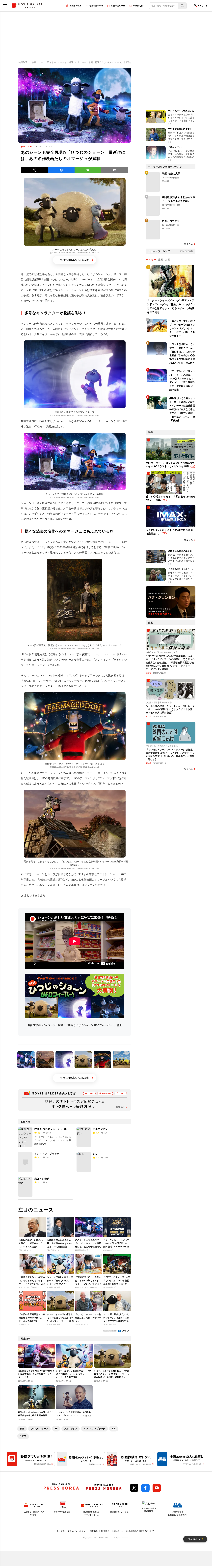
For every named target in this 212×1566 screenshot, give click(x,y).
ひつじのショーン (39, 1428)
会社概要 (61, 1531)
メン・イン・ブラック (108, 659)
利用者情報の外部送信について (140, 1531)
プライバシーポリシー (77, 1531)
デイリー (151, 259)
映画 (22, 1428)
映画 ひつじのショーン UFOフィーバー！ (68, 279)
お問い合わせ (118, 1531)
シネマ (23, 1436)
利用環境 (105, 1531)
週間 (160, 259)
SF (56, 1428)
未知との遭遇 (47, 879)
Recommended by (110, 1331)
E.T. (41, 547)
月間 (167, 259)
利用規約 (94, 1531)
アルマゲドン (87, 783)
